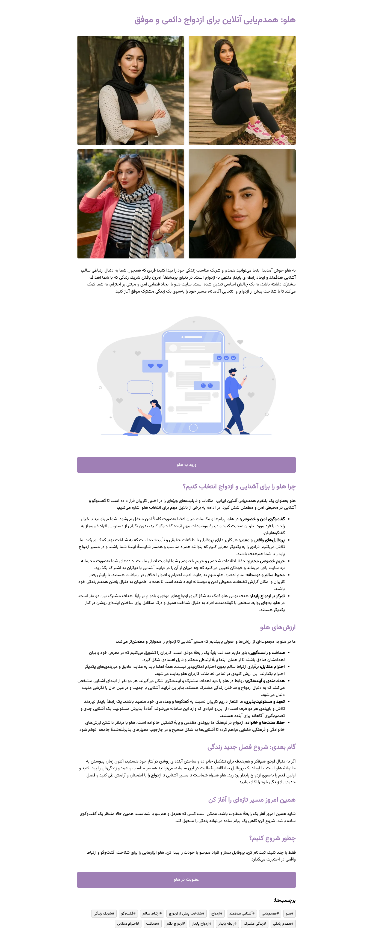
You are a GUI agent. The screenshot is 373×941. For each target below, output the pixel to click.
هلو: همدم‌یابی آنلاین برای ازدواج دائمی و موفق (215, 20)
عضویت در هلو (186, 879)
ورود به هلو (186, 464)
